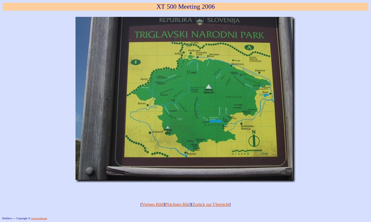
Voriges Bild (152, 204)
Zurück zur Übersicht (211, 204)
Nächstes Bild (178, 204)
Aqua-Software (39, 218)
